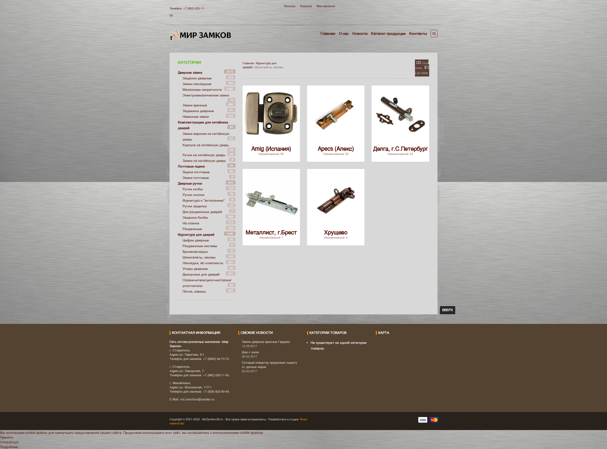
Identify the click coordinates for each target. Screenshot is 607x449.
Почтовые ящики (191, 166)
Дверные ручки (190, 183)
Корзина (306, 6)
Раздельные (192, 228)
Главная (328, 33)
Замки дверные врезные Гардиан (266, 341)
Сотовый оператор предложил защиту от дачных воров (269, 364)
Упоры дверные (195, 268)
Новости (360, 33)
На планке (191, 223)
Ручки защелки (195, 206)
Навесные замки (196, 116)
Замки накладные (197, 83)
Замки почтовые (196, 177)
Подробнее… (10, 446)
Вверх (447, 310)
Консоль (289, 6)
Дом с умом (250, 352)
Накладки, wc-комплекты (203, 262)
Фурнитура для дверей (196, 234)
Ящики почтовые (196, 171)
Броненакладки (195, 251)
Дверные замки (190, 72)
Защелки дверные (197, 78)
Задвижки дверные (198, 110)
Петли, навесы (194, 291)
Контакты (418, 33)
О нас (344, 33)
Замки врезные (195, 105)
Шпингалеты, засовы (199, 257)
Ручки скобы (193, 188)
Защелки (195, 217)
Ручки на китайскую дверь (204, 154)
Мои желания (326, 6)
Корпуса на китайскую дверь (206, 144)
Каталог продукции (388, 33)
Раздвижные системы (200, 245)
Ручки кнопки (193, 194)
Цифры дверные (196, 240)
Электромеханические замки (206, 95)
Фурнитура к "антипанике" (204, 200)
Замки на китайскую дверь (204, 160)
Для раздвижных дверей (202, 211)
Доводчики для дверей (201, 274)
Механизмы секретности (202, 89)
